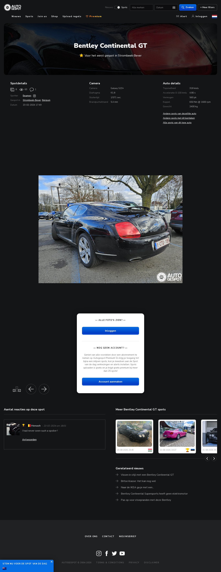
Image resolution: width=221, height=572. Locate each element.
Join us (42, 16)
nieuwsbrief (127, 536)
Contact (108, 536)
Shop (54, 16)
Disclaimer (151, 562)
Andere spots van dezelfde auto (179, 113)
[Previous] (207, 458)
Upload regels (72, 16)
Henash (36, 426)
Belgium (46, 100)
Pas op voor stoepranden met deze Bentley (146, 500)
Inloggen (201, 16)
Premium (95, 16)
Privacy (134, 562)
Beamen (27, 95)
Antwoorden (29, 439)
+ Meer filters (207, 7)
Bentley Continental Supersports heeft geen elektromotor (154, 493)
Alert (183, 16)
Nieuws (109, 7)
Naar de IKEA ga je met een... (137, 487)
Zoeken (190, 7)
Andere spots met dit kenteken (179, 118)
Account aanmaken (110, 381)
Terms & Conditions (110, 562)
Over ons (91, 536)
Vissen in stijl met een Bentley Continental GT (147, 475)
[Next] (214, 458)
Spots (124, 7)
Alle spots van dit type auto (177, 122)
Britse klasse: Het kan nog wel (138, 481)
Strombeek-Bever (32, 100)
